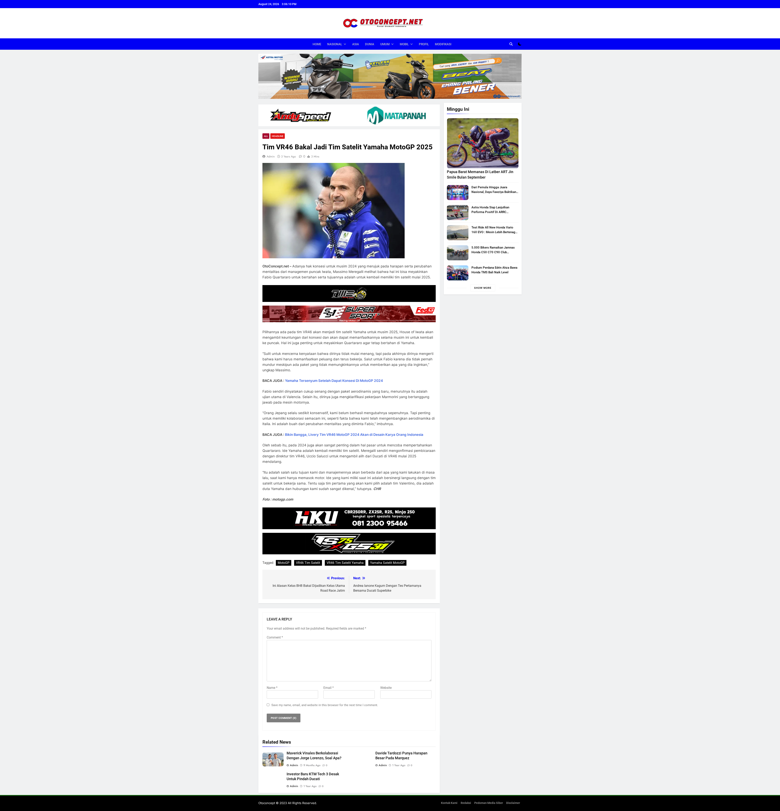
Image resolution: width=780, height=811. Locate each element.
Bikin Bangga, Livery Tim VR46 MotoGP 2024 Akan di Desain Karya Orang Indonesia (354, 435)
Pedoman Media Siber (488, 803)
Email (328, 688)
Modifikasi (443, 44)
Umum (385, 44)
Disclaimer (513, 803)
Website (386, 688)
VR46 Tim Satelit (308, 563)
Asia (355, 44)
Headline (277, 136)
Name (272, 688)
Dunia (369, 44)
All (266, 136)
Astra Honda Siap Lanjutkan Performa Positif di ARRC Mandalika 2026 (490, 212)
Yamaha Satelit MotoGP (387, 563)
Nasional (334, 44)
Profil (424, 44)
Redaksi (466, 803)
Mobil (404, 44)
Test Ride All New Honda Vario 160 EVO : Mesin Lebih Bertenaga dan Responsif (494, 232)
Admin (271, 156)
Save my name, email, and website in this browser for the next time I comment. (324, 705)
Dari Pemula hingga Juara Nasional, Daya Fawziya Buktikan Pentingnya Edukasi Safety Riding (494, 191)
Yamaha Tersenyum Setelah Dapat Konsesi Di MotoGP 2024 (334, 381)
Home (317, 44)
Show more (482, 287)
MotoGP (283, 563)
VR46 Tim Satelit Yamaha (345, 563)
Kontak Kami (449, 803)
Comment (275, 637)
